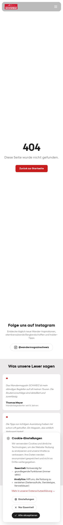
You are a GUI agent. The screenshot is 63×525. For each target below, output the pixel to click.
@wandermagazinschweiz (34, 347)
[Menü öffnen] (55, 6)
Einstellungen (26, 499)
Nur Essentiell (26, 507)
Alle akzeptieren (27, 515)
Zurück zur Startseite (31, 168)
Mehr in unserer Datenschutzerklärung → (33, 491)
